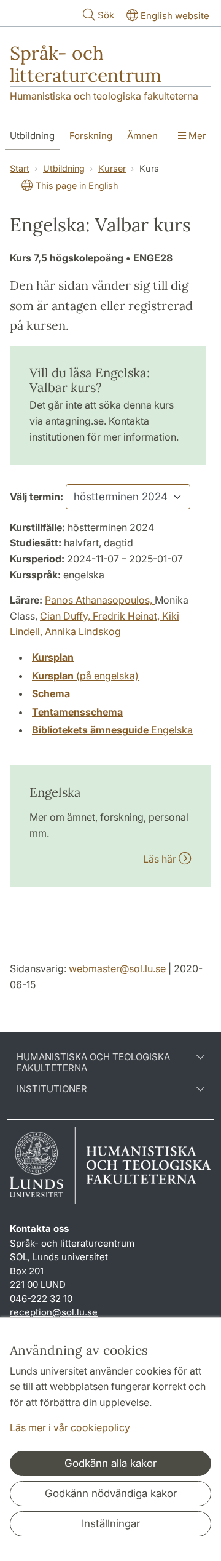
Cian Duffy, (66, 616)
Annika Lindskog (83, 631)
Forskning (90, 136)
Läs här (161, 859)
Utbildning (32, 136)
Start (19, 168)
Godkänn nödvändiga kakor (111, 1493)
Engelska (112, 730)
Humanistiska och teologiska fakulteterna (104, 96)
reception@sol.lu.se (54, 1312)
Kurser (112, 168)
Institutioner (52, 1089)
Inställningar (111, 1523)
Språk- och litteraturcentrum (85, 64)
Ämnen (142, 136)
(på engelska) (85, 675)
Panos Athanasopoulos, (100, 600)
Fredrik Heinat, (127, 616)
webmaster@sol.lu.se (117, 968)
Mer (196, 136)
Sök (106, 15)
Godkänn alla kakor (110, 1463)
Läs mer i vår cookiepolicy (70, 1427)
